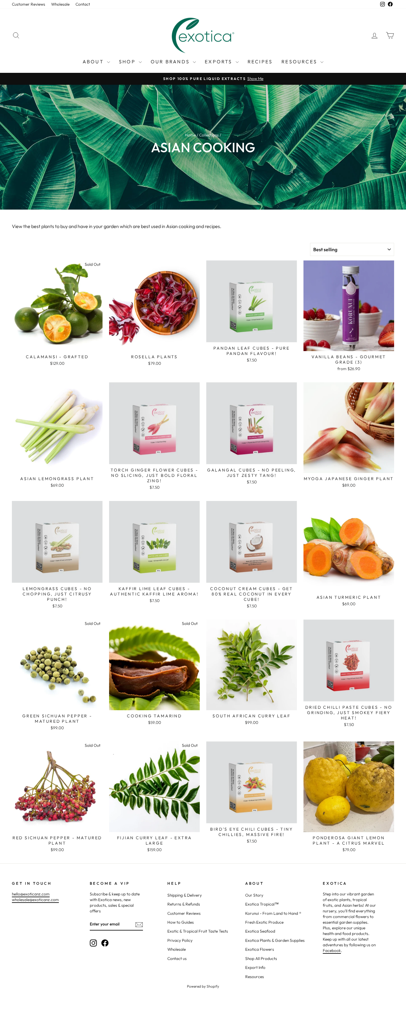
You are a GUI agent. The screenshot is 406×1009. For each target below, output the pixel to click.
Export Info (255, 967)
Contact (82, 4)
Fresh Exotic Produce (264, 922)
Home (190, 135)
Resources (300, 62)
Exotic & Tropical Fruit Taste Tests (197, 931)
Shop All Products (261, 958)
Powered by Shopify (203, 986)
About (94, 62)
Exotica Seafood (260, 931)
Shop (128, 62)
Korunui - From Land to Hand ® (273, 913)
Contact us (177, 958)
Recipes (260, 62)
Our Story (254, 895)
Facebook (332, 950)
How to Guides (180, 922)
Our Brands (171, 62)
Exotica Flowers (259, 949)
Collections (209, 135)
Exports (219, 62)
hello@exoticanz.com (31, 894)
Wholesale (60, 4)
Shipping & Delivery (184, 895)
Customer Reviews (28, 4)
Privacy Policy (180, 940)
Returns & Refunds (183, 904)
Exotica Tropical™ (262, 904)
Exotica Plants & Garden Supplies (275, 940)
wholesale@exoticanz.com (35, 899)
